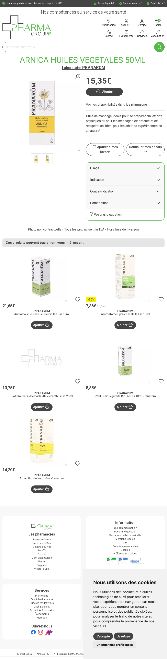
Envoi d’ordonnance (42, 599)
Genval (42, 554)
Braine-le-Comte (42, 539)
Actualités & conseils (42, 610)
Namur (42, 561)
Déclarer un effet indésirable (125, 535)
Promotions (41, 595)
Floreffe (41, 550)
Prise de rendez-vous (42, 603)
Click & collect (42, 606)
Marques (42, 617)
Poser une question (108, 214)
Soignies (42, 565)
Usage (94, 168)
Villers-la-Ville (41, 568)
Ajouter (39, 325)
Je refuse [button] (123, 636)
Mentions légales (125, 539)
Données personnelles (125, 546)
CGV (125, 542)
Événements (42, 614)
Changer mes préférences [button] (115, 644)
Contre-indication (102, 191)
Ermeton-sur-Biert (42, 543)
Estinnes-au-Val (42, 546)
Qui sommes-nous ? (125, 528)
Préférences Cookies (125, 553)
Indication (97, 180)
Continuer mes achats (145, 147)
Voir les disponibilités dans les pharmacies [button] (117, 104)
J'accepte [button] (103, 636)
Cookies (125, 550)
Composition (99, 203)
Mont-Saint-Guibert (42, 557)
